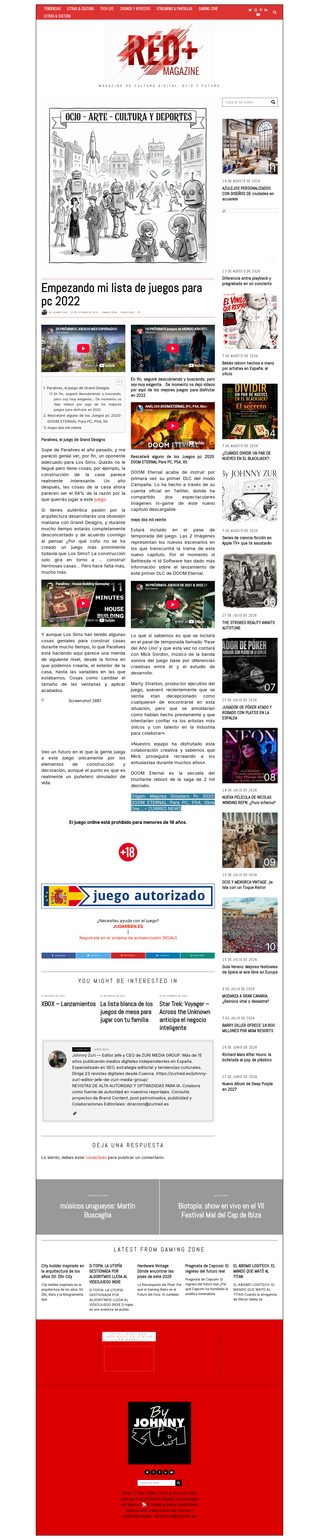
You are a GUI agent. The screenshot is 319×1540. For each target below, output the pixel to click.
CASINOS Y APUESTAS (135, 8)
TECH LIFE (107, 8)
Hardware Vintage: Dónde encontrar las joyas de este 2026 (155, 1271)
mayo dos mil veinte (64, 427)
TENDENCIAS (52, 8)
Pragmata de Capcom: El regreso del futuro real (207, 1268)
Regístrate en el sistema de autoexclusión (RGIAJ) (128, 937)
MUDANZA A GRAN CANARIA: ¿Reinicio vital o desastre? (245, 998)
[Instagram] (255, 10)
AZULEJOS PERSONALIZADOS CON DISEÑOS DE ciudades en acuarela (248, 193)
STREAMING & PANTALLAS (174, 8)
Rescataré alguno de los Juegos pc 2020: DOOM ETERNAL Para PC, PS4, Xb (84, 418)
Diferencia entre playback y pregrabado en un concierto (247, 280)
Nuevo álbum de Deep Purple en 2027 (247, 1086)
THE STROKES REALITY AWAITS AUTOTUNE (248, 625)
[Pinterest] (261, 10)
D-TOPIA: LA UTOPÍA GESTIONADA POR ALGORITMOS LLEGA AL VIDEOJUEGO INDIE (108, 1274)
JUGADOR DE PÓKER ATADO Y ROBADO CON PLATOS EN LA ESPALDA (247, 712)
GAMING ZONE (208, 8)
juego (100, 499)
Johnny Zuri (60, 312)
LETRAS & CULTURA (80, 8)
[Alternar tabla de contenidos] (117, 382)
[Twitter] (250, 10)
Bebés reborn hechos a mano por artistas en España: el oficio (248, 368)
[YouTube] (258, 14)
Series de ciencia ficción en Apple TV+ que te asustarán (247, 540)
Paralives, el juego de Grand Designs (78, 388)
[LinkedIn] (266, 10)
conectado (96, 1157)
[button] (273, 102)
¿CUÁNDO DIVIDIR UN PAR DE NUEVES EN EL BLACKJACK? (246, 455)
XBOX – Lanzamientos (68, 1004)
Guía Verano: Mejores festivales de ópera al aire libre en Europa (250, 969)
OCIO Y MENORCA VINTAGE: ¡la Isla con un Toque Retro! (247, 884)
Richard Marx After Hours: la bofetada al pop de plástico (247, 1057)
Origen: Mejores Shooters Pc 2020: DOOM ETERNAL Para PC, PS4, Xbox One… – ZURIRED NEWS (173, 802)
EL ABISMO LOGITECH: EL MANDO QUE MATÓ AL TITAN (254, 1271)
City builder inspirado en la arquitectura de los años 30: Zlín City (62, 1271)
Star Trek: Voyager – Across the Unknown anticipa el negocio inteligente (185, 1016)
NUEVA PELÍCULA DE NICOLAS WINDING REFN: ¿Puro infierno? (249, 799)
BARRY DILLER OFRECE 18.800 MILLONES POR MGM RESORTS (248, 1027)
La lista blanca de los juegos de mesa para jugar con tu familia (126, 1012)
